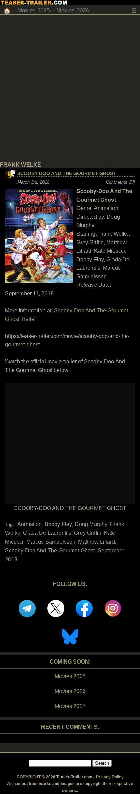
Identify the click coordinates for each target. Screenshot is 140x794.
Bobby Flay (58, 524)
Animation (29, 524)
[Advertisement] (70, 88)
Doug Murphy (91, 524)
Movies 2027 (70, 706)
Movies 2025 (33, 10)
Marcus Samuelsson (50, 542)
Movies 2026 (72, 10)
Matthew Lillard (96, 542)
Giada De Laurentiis (47, 533)
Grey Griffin (87, 533)
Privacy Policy (110, 777)
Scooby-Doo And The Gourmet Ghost (66, 173)
